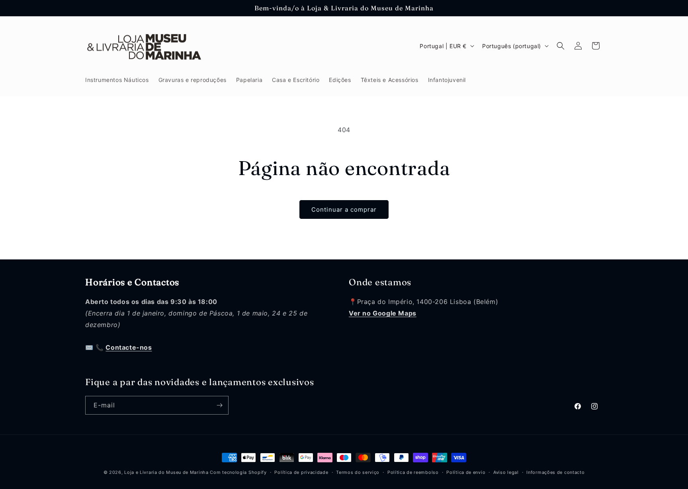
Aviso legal (506, 472)
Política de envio (465, 472)
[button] (560, 46)
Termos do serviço (357, 472)
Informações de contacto (555, 472)
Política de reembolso (413, 472)
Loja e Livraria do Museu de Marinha (166, 472)
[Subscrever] (219, 405)
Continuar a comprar (344, 209)
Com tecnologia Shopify (238, 472)
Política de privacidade (301, 472)
